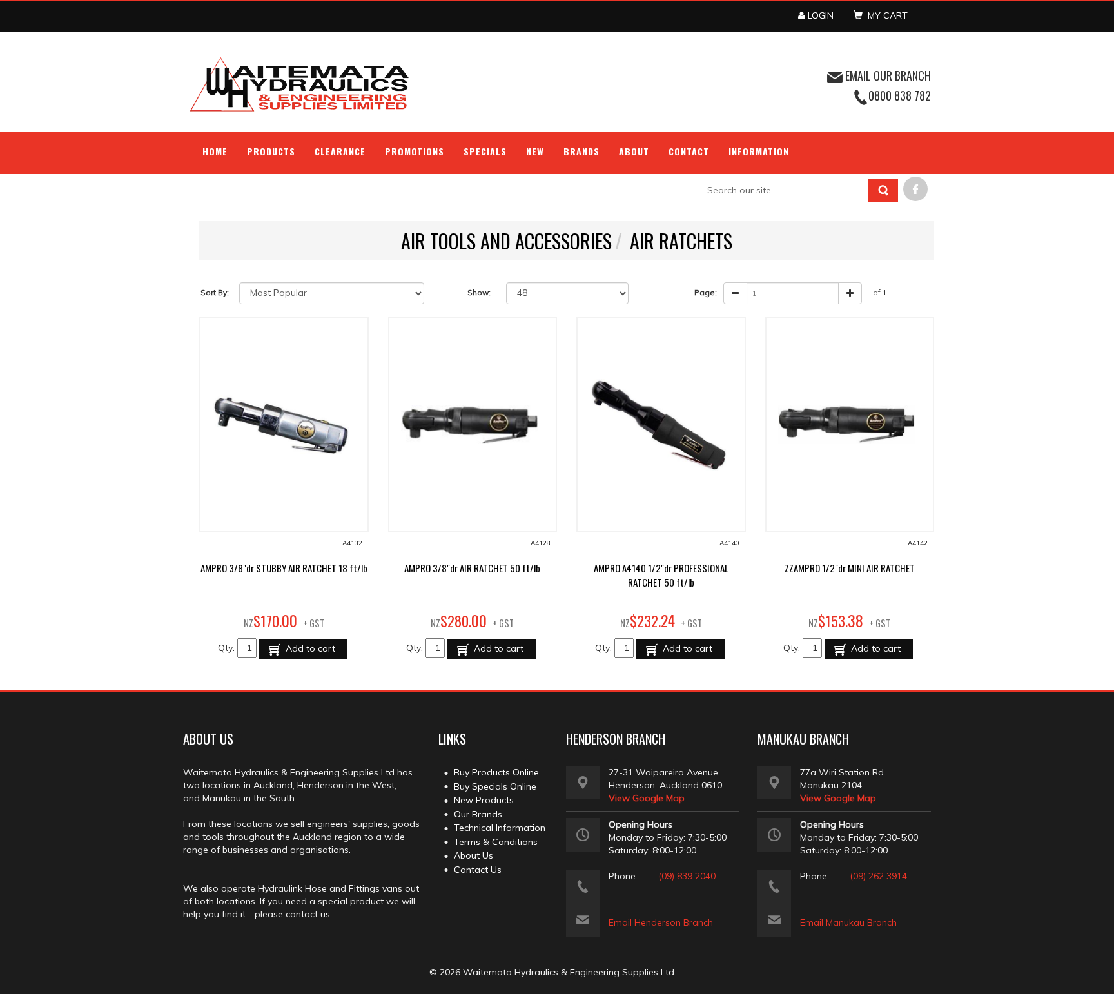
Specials (485, 151)
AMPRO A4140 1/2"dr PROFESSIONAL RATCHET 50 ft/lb (661, 575)
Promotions (415, 151)
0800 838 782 (899, 95)
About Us (473, 855)
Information (758, 151)
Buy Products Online (496, 772)
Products (271, 151)
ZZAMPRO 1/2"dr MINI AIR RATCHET (850, 568)
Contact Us (478, 869)
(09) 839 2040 (687, 876)
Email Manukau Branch (848, 922)
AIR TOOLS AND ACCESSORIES (506, 240)
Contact (689, 151)
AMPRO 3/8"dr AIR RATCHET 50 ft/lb (472, 568)
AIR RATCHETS (681, 240)
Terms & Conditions (496, 842)
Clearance (340, 151)
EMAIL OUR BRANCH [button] (887, 75)
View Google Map (647, 798)
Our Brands (478, 814)
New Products (484, 800)
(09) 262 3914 (878, 876)
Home (215, 151)
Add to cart (309, 648)
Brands (581, 151)
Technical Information (499, 827)
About (634, 151)
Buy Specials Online (495, 786)
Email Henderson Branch (661, 922)
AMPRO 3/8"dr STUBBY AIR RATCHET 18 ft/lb (283, 568)
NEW (535, 151)
